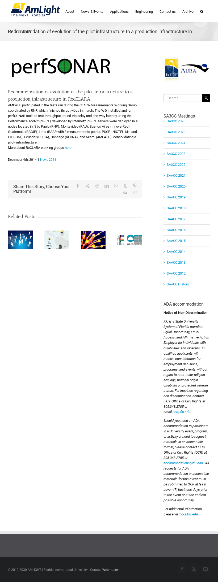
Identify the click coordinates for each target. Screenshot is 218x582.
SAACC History (178, 284)
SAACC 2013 (176, 262)
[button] (201, 11)
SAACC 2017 (176, 219)
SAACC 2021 (176, 175)
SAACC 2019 (176, 197)
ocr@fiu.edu (181, 412)
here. (68, 148)
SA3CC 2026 (176, 121)
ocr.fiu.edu (189, 514)
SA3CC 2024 (176, 143)
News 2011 (48, 160)
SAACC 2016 (176, 230)
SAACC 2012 (176, 273)
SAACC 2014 (176, 252)
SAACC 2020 (176, 186)
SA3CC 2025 (176, 132)
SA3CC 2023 (176, 154)
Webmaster (110, 570)
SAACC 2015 (176, 241)
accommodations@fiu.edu (183, 463)
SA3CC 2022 (176, 165)
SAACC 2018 (176, 208)
